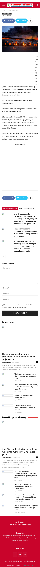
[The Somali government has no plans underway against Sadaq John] (7, 376)
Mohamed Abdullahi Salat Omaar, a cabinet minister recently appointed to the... (26, 387)
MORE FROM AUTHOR (26, 208)
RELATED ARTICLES (10, 208)
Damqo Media (6, 362)
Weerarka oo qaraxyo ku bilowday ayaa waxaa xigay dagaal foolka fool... (24, 486)
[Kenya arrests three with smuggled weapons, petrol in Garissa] (7, 408)
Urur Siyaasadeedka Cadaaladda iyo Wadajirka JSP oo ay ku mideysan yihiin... (19, 452)
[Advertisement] (18, 69)
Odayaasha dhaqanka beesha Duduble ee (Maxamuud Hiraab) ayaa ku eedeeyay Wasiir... (25, 497)
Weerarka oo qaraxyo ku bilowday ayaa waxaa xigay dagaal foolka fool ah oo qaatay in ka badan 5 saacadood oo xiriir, (25, 246)
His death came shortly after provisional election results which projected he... (18, 357)
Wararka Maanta (13, 10)
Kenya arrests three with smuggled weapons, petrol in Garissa (25, 408)
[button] (37, 5)
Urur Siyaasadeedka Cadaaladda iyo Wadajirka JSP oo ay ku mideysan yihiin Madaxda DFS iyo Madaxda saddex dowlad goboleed (25, 219)
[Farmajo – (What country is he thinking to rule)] (7, 398)
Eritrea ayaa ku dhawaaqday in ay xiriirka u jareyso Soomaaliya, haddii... (26, 508)
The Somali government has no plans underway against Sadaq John (25, 376)
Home (4, 10)
